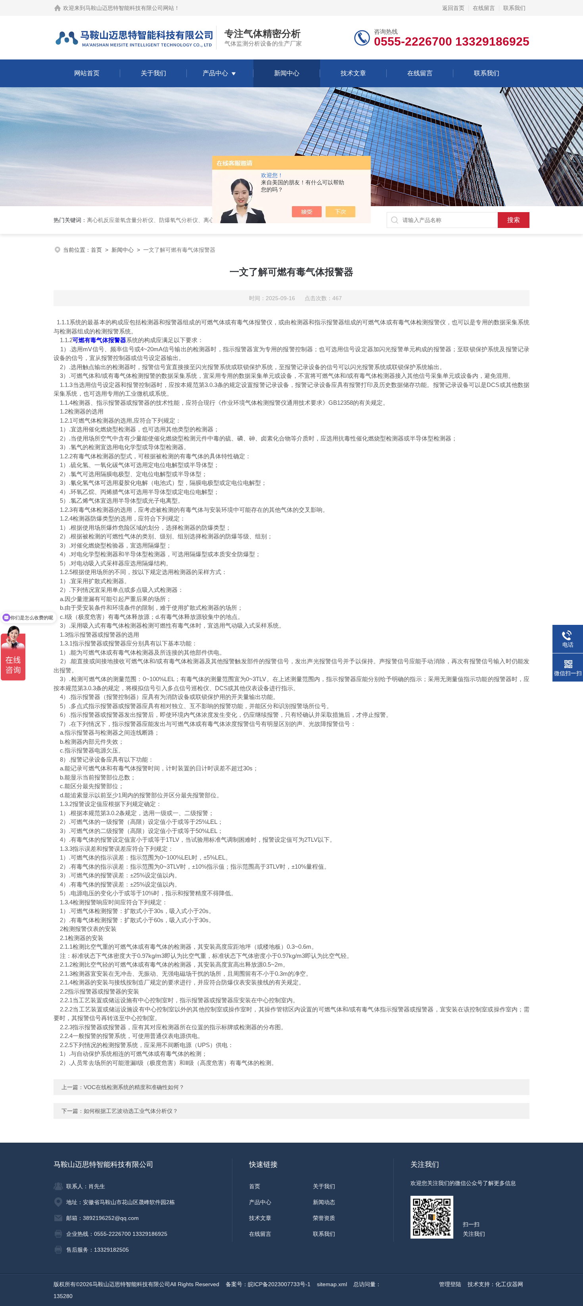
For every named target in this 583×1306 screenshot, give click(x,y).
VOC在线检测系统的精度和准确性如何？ (134, 1087)
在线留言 (484, 8)
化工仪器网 (509, 1284)
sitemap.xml (332, 1284)
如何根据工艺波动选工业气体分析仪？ (131, 1111)
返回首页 (453, 8)
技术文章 (353, 73)
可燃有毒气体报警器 (99, 340)
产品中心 (215, 73)
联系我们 (514, 8)
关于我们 (153, 73)
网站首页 (87, 73)
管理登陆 (450, 1284)
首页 (96, 250)
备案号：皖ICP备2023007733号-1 (268, 1284)
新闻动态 (324, 1202)
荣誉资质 (324, 1218)
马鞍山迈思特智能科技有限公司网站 (129, 8)
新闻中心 (286, 73)
